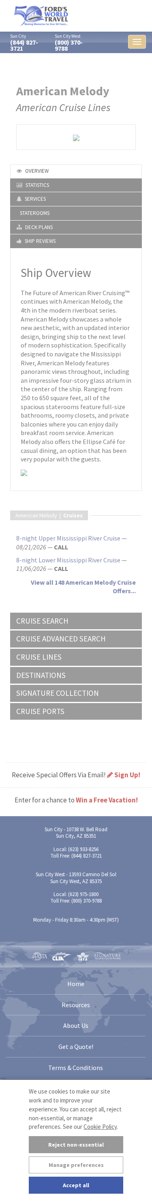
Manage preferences (76, 1165)
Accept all (76, 1185)
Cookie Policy (100, 1126)
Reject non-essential (76, 1144)
